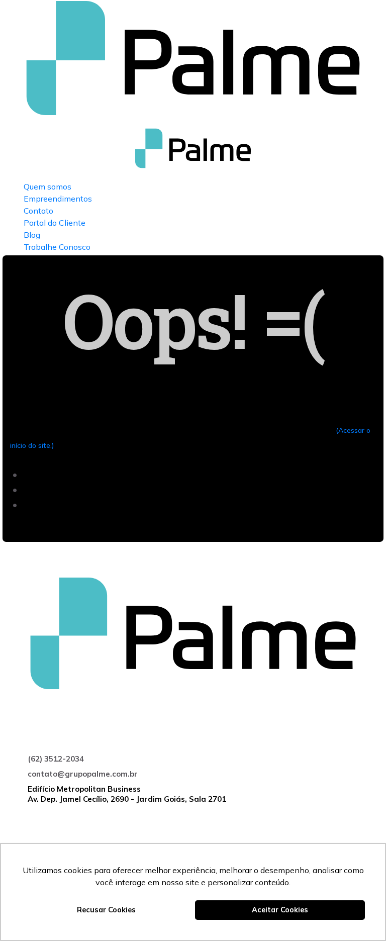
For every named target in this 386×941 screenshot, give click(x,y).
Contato (38, 211)
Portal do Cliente (54, 223)
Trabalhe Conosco (57, 247)
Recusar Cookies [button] (106, 909)
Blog (32, 235)
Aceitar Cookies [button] (280, 909)
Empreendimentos (58, 199)
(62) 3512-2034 (56, 759)
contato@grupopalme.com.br (83, 774)
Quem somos (47, 186)
